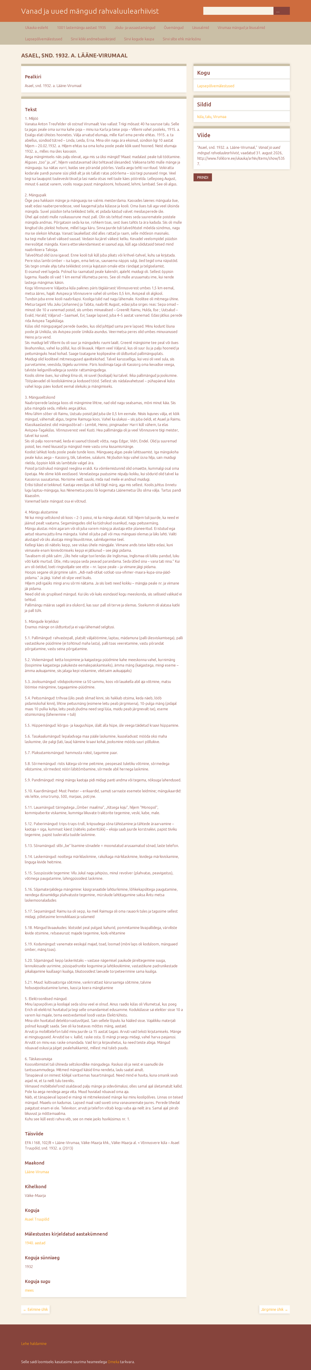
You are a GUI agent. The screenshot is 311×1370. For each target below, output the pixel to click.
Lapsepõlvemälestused (43, 39)
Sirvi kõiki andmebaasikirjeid (93, 39)
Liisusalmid (200, 28)
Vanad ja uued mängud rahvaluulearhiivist (90, 11)
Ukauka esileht (36, 28)
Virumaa (219, 117)
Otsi (286, 11)
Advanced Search (277, 11)
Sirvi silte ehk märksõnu (182, 39)
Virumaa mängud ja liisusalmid (241, 28)
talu (208, 117)
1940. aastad (35, 1243)
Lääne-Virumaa (37, 1172)
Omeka (113, 1362)
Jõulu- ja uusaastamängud (135, 28)
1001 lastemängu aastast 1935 (81, 28)
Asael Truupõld (37, 1219)
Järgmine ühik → (274, 1309)
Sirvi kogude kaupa (139, 39)
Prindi (202, 177)
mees (29, 1290)
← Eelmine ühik (35, 1309)
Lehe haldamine (34, 1344)
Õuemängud (174, 28)
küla (200, 117)
